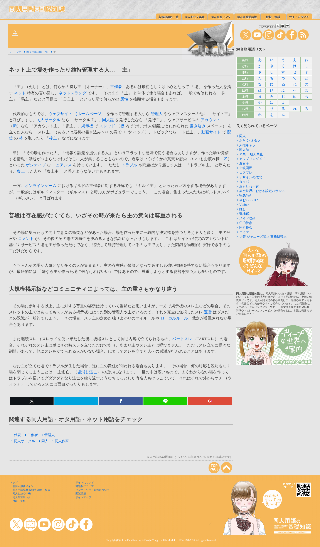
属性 (124, 99)
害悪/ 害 (245, 195)
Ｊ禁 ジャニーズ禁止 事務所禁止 (263, 236)
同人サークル (48, 120)
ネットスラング (72, 93)
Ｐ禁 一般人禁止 (251, 154)
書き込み (198, 126)
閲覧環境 (81, 493)
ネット (20, 93)
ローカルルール (174, 318)
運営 (208, 312)
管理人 (157, 114)
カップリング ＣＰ (252, 159)
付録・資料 (18, 501)
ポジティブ (36, 165)
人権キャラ (247, 145)
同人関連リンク (21, 497)
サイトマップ (83, 497)
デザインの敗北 (250, 177)
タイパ (244, 181)
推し (242, 209)
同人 (44, 441)
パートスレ (182, 339)
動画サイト (211, 132)
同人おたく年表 (21, 493)
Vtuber (244, 204)
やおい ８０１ (249, 200)
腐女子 (244, 163)
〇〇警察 (245, 223)
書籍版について (85, 486)
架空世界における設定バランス (262, 191)
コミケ (244, 232)
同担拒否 (245, 227)
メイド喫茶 (247, 218)
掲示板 (87, 126)
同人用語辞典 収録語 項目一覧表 (31, 489)
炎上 (21, 171)
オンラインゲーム (40, 185)
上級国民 (245, 168)
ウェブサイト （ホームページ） (77, 114)
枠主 (53, 138)
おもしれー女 (249, 186)
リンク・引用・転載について (92, 489)
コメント (26, 238)
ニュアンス (62, 165)
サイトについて (85, 482)
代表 (17, 435)
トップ (17, 52)
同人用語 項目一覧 (37, 52)
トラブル (129, 165)
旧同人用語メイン (22, 486)
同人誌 (108, 120)
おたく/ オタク (250, 140)
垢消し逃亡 (87, 372)
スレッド (107, 126)
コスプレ (245, 172)
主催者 (116, 87)
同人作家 (62, 441)
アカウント (210, 120)
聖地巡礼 (245, 214)
